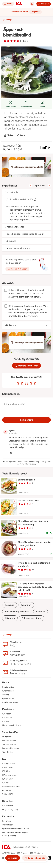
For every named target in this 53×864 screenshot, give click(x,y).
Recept (9, 19)
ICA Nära (6, 771)
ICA (4, 759)
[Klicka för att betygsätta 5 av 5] (35, 383)
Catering (5, 694)
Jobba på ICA (7, 794)
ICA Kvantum (7, 779)
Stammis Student (9, 740)
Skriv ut (10, 135)
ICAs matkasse (8, 691)
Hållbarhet (7, 801)
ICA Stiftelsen (7, 806)
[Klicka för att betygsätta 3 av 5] (26, 383)
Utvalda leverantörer (11, 786)
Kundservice (8, 816)
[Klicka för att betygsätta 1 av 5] (18, 383)
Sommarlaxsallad (26, 479)
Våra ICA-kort (7, 752)
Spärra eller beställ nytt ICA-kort (15, 828)
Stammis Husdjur (9, 744)
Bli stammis (7, 737)
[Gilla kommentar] (11, 453)
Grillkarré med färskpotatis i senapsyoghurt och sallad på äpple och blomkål (35, 586)
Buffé (6, 149)
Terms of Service (26, 464)
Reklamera (6, 821)
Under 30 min (11, 106)
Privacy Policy (46, 462)
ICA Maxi (5, 783)
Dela (22, 135)
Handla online (8, 687)
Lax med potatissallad (28, 500)
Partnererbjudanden (10, 748)
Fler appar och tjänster (11, 725)
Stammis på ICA (10, 732)
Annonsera (6, 790)
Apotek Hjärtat (8, 698)
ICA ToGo (6, 721)
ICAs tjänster (8, 709)
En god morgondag (10, 809)
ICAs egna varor (8, 763)
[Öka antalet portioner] (49, 185)
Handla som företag (10, 702)
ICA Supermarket (9, 775)
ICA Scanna (7, 717)
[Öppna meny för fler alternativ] (14, 484)
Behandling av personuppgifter (15, 832)
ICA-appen (6, 714)
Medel (42, 106)
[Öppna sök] (32, 4)
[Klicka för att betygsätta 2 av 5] (22, 383)
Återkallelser (7, 825)
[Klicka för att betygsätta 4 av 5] (31, 383)
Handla (5, 682)
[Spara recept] (14, 480)
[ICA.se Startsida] (19, 3)
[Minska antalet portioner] (30, 185)
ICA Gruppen (7, 767)
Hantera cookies (9, 836)
